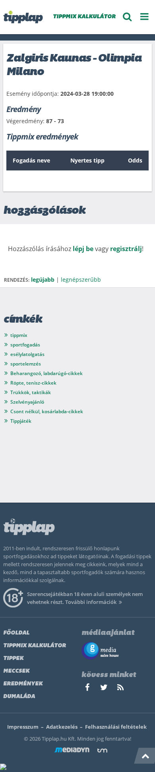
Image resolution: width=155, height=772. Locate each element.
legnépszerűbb (81, 279)
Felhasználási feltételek (116, 726)
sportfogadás (25, 344)
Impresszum (23, 726)
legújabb (42, 279)
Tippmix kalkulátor (34, 646)
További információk (90, 602)
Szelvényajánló (27, 402)
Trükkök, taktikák (30, 392)
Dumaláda (19, 697)
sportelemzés (25, 363)
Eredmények (23, 684)
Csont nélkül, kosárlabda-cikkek (46, 411)
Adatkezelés (62, 726)
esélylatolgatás (27, 354)
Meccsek (16, 671)
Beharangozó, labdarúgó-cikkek (46, 373)
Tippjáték (20, 421)
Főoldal (16, 633)
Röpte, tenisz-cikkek (33, 382)
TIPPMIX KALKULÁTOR (84, 17)
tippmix (18, 335)
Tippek (13, 659)
